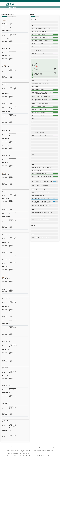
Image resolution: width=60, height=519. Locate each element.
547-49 (55, 72)
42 (16, 89)
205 (16, 271)
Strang (37, 62)
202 (9, 427)
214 (10, 35)
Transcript (10, 23)
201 (13, 271)
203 (15, 238)
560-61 (55, 73)
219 (10, 27)
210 (9, 355)
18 (54, 69)
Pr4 (10, 213)
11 (9, 107)
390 (54, 70)
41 (13, 116)
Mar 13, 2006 (35, 70)
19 (12, 372)
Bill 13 (38, 66)
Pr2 (13, 108)
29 (14, 88)
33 (13, 238)
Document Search (56, 11)
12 (10, 107)
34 (14, 238)
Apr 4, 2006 (35, 74)
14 (9, 372)
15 (11, 107)
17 (11, 372)
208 (14, 167)
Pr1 (12, 108)
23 (10, 320)
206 (9, 239)
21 (15, 354)
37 (13, 89)
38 (14, 89)
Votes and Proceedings (12, 34)
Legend (57, 17)
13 (15, 302)
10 (12, 302)
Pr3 (14, 108)
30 (13, 230)
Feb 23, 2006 (35, 69)
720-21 (55, 74)
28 (13, 88)
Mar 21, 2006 (35, 73)
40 (15, 89)
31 (15, 88)
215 (9, 71)
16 (12, 107)
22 (13, 345)
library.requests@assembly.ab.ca (23, 451)
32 (16, 88)
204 (9, 346)
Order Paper (11, 24)
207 (9, 204)
